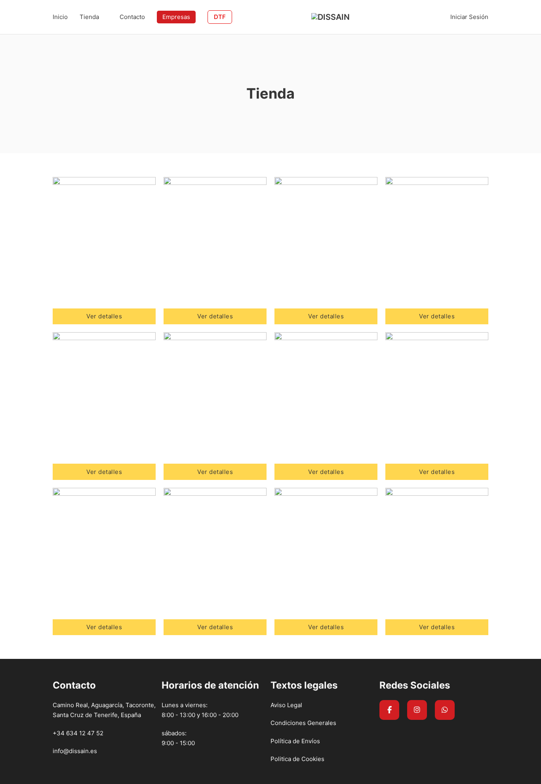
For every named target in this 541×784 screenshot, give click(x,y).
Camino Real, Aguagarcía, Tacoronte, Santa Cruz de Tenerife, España (104, 710)
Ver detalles (104, 316)
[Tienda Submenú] (105, 17)
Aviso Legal (286, 705)
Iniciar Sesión (469, 17)
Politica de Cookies (297, 759)
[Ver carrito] (438, 16)
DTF (220, 17)
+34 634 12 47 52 (78, 733)
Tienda (89, 17)
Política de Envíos (295, 741)
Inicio (60, 17)
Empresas (176, 17)
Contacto (132, 17)
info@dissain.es (75, 751)
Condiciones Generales (303, 723)
